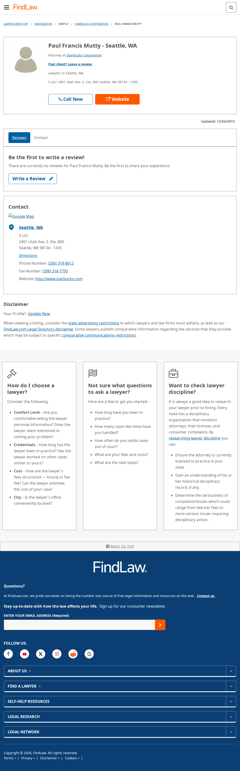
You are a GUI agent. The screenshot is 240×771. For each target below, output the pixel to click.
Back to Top (122, 546)
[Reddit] (73, 653)
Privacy (27, 758)
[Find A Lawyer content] (231, 686)
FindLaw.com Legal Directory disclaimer (38, 329)
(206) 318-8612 (61, 263)
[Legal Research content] (231, 716)
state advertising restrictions (93, 323)
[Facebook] (8, 653)
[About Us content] (231, 671)
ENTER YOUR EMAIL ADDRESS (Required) (36, 615)
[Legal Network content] (231, 732)
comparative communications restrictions (99, 335)
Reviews (19, 137)
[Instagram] (56, 653)
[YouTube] (24, 653)
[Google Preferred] (89, 653)
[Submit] (160, 625)
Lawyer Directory (16, 24)
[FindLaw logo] (27, 7)
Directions (28, 255)
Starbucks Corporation (91, 24)
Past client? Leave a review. (70, 64)
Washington (43, 24)
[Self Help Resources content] (231, 701)
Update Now (39, 313)
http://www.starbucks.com (58, 278)
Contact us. (206, 596)
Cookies (71, 758)
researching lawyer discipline (194, 438)
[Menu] (6, 7)
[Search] (231, 7)
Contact (41, 137)
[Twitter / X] (40, 653)
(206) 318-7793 (55, 271)
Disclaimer (49, 758)
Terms (9, 758)
